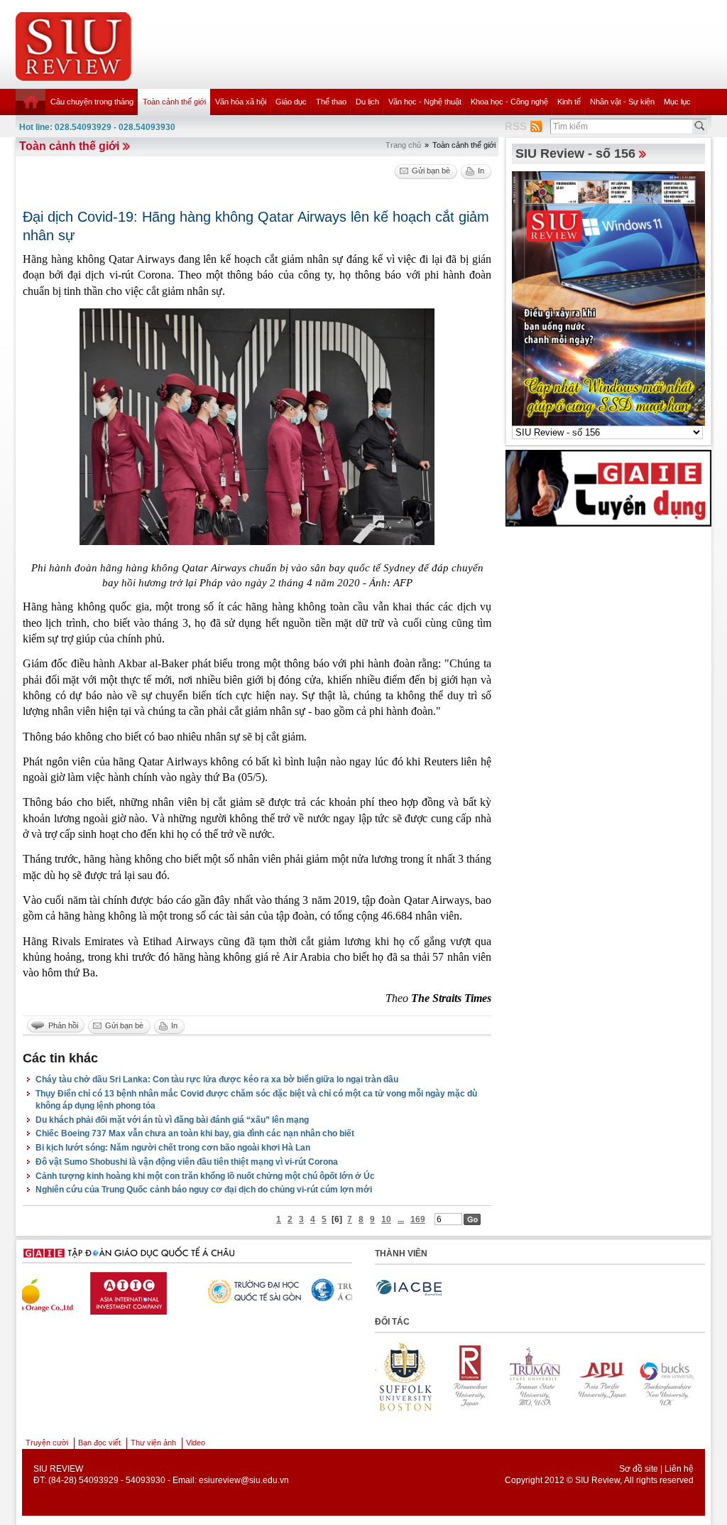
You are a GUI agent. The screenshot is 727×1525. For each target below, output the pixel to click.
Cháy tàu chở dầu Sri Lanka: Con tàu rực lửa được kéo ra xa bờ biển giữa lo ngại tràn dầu (216, 1079)
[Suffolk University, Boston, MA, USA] (401, 1376)
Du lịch (367, 101)
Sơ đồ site (638, 1469)
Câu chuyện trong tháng (91, 101)
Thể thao (331, 101)
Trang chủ (403, 145)
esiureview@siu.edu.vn (244, 1480)
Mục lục (677, 101)
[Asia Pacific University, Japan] (597, 1376)
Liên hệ (679, 1469)
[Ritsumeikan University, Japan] (466, 1376)
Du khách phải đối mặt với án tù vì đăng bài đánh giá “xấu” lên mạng (172, 1120)
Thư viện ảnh (153, 1442)
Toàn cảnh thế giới (174, 101)
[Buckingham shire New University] (662, 1376)
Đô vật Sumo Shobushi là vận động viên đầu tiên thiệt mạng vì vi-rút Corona (186, 1162)
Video (195, 1442)
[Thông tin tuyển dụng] (608, 487)
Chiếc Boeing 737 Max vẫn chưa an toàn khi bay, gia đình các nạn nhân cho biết (194, 1133)
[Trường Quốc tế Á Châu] (286, 1290)
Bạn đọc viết (99, 1442)
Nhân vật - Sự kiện (622, 101)
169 (417, 1219)
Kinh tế (569, 101)
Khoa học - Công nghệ (509, 101)
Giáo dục (291, 101)
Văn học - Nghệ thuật (424, 101)
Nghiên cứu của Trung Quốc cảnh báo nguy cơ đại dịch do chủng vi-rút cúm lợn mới (203, 1190)
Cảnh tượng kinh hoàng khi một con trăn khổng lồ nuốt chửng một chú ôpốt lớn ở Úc (205, 1176)
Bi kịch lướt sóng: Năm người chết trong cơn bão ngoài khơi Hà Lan (172, 1148)
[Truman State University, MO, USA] (531, 1376)
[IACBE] (409, 1288)
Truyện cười (47, 1442)
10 (386, 1219)
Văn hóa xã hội (240, 101)
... (401, 1219)
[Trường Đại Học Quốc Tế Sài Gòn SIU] (176, 1290)
